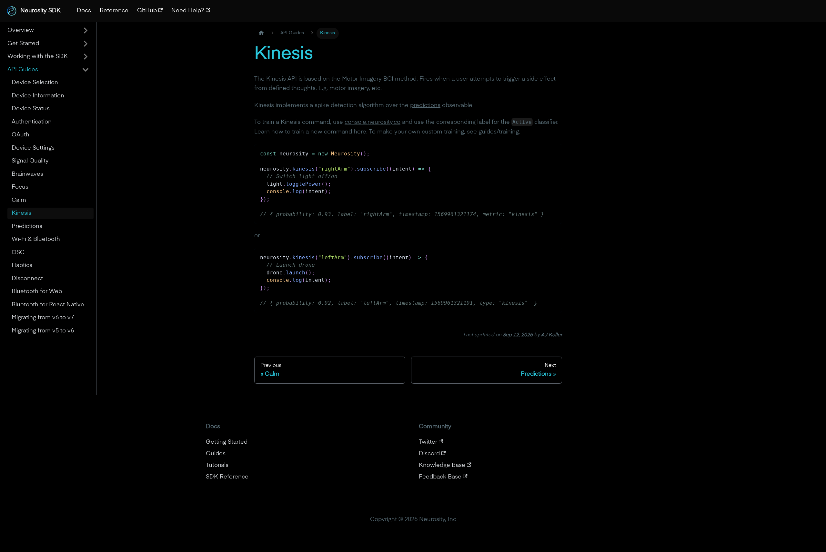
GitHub (147, 11)
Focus (20, 187)
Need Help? (187, 11)
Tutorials (217, 465)
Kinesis (21, 213)
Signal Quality (30, 161)
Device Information (38, 96)
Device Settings (33, 148)
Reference (114, 11)
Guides (216, 454)
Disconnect (27, 278)
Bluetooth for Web (37, 291)
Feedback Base (440, 477)
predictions (425, 105)
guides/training (498, 132)
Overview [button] (20, 30)
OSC (18, 252)
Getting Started (226, 442)
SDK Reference (227, 477)
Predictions (27, 226)
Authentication (32, 122)
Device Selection (35, 82)
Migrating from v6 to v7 (43, 317)
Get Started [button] (23, 43)
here (360, 132)
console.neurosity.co (372, 122)
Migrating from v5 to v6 (43, 331)
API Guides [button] (22, 70)
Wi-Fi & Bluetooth (36, 239)
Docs (84, 11)
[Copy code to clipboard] (553, 153)
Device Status (31, 109)
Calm (19, 200)
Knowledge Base (442, 465)
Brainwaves (27, 174)
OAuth (20, 135)
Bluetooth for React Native (48, 305)
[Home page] (261, 33)
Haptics (22, 265)
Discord (429, 454)
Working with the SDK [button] (37, 56)
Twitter (428, 442)
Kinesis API (281, 79)
